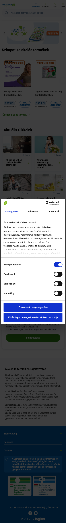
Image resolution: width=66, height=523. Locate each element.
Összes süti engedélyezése (33, 307)
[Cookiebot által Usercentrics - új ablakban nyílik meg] (49, 203)
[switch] (58, 274)
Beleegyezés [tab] (12, 211)
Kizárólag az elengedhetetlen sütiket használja (33, 317)
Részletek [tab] (33, 211)
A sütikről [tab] (54, 211)
